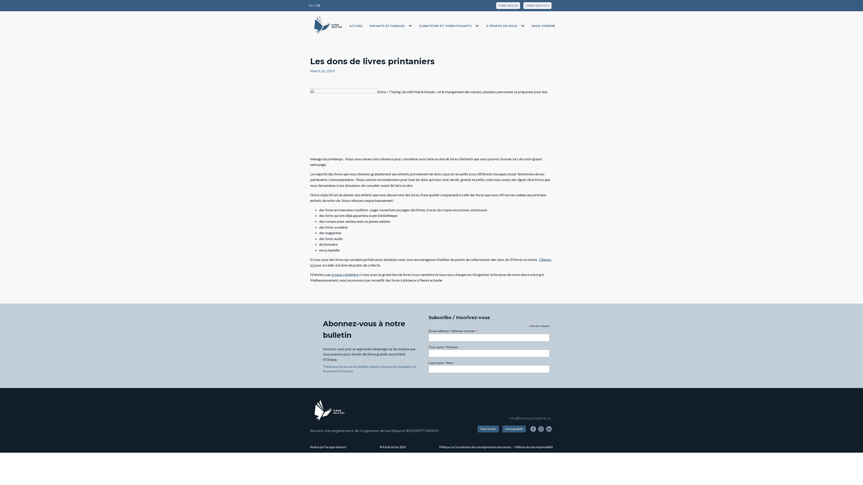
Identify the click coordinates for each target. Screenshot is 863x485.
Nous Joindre (543, 26)
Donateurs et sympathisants (445, 26)
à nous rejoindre (344, 274)
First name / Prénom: (444, 347)
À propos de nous (501, 26)
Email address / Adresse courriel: (453, 331)
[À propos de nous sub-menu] (523, 26)
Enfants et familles (387, 26)
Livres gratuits (514, 429)
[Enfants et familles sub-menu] (411, 26)
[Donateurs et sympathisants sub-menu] (478, 26)
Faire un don (488, 429)
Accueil (356, 26)
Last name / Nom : (442, 363)
